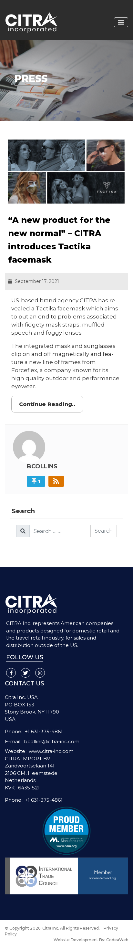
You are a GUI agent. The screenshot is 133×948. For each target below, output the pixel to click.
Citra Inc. (50, 928)
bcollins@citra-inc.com (51, 741)
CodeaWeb (117, 939)
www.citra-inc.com (51, 751)
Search (104, 531)
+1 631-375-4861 (44, 731)
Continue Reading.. (47, 404)
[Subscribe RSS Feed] (56, 481)
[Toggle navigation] (121, 22)
